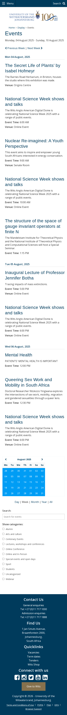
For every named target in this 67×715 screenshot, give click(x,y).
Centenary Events (14, 539)
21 (25, 487)
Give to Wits (34, 686)
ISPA (57, 705)
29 (12, 470)
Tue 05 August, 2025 (17, 264)
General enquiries (33, 605)
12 (12, 482)
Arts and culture (13, 534)
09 (36, 476)
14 (25, 482)
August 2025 (24, 459)
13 (18, 482)
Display (21, 27)
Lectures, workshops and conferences (24, 544)
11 (6, 482)
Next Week (34, 48)
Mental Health (18, 354)
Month (35, 502)
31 (25, 470)
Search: (6, 510)
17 (42, 482)
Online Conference (14, 549)
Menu (10, 3)
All (51, 502)
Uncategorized (12, 574)
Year (45, 502)
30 (18, 470)
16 (36, 482)
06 (18, 476)
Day (17, 502)
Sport (8, 564)
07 (25, 476)
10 (42, 476)
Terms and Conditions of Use (20, 705)
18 (6, 487)
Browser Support (34, 708)
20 (18, 487)
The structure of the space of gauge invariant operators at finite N (33, 226)
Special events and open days (20, 559)
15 (30, 482)
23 (36, 487)
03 (42, 470)
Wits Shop (34, 664)
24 (42, 487)
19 (12, 487)
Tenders (33, 660)
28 (6, 470)
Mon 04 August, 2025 (17, 57)
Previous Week (16, 48)
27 (18, 493)
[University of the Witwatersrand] (33, 16)
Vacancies (33, 652)
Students (10, 569)
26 (12, 493)
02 (36, 470)
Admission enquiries (33, 613)
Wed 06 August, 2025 (17, 346)
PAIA (49, 705)
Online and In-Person (16, 554)
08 (30, 476)
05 (12, 476)
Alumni (9, 529)
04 (6, 476)
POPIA (40, 705)
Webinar (9, 579)
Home (12, 27)
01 (30, 470)
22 (30, 487)
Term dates (33, 656)
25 (6, 493)
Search (57, 3)
